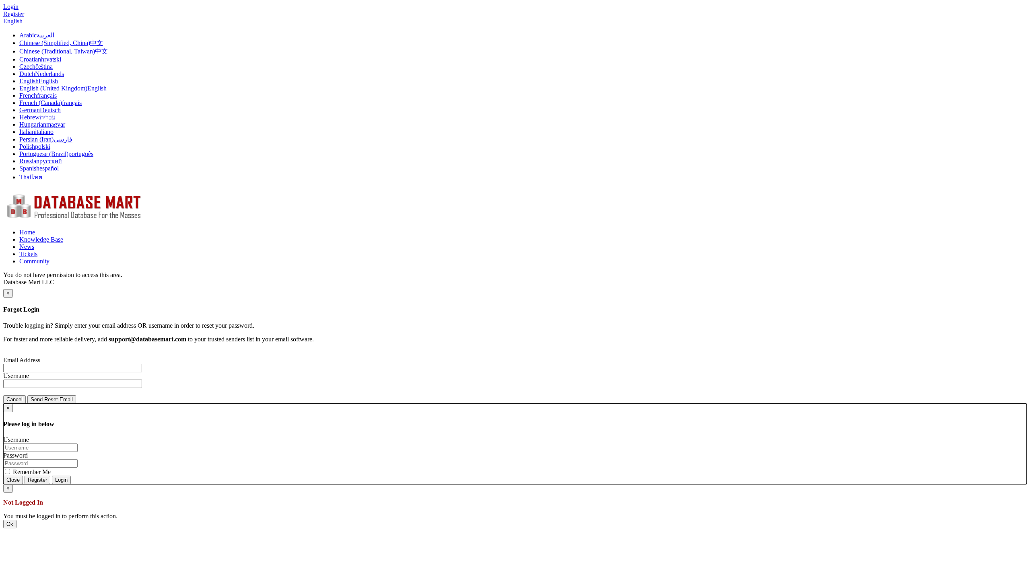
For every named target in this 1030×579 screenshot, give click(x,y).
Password (15, 455)
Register (13, 13)
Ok (9, 524)
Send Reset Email (52, 399)
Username (16, 375)
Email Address (21, 360)
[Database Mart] (73, 218)
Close (13, 480)
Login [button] (11, 6)
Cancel (14, 399)
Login (61, 480)
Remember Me (31, 471)
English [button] (13, 21)
